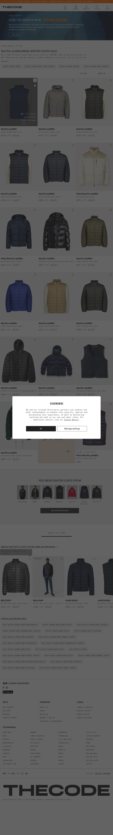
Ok (41, 429)
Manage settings (72, 428)
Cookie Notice (71, 420)
